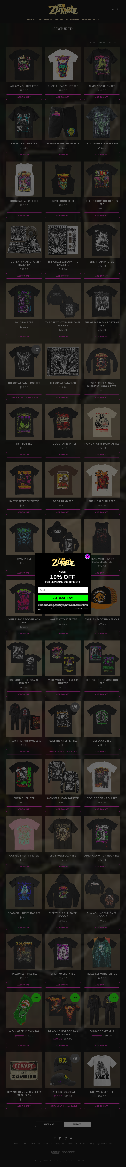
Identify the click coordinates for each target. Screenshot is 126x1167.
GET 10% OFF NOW (63, 598)
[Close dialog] (87, 556)
